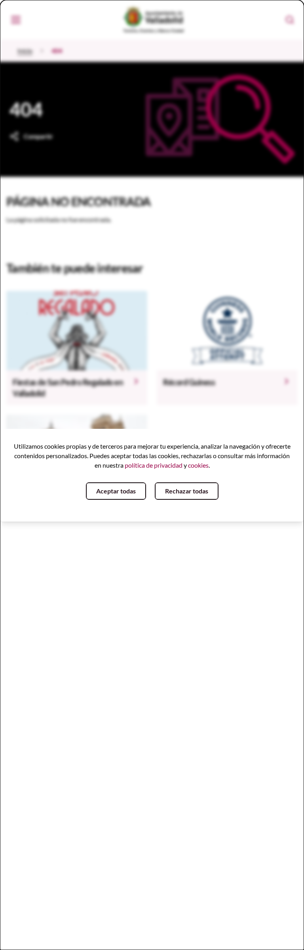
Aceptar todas (116, 491)
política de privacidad (153, 465)
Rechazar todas (186, 491)
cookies (198, 465)
